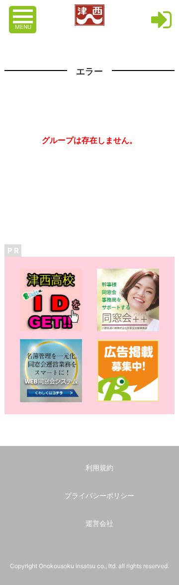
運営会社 (99, 523)
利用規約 (99, 467)
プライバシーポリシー (99, 495)
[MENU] (24, 11)
